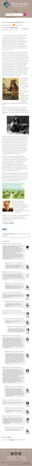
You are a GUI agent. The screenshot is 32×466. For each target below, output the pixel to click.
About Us (4, 451)
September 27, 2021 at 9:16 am (10, 386)
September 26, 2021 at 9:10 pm (13, 326)
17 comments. (25, 29)
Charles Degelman (7, 25)
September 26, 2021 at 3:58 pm (8, 271)
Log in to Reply (18, 243)
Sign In (18, 451)
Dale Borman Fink (27, 422)
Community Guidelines (12, 459)
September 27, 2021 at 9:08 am (10, 351)
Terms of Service (10, 456)
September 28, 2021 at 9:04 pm (10, 408)
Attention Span (14, 27)
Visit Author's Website (8, 223)
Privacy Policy (21, 456)
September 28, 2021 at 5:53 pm (8, 400)
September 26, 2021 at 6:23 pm (10, 301)
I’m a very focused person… (13, 22)
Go (24, 14)
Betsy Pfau (27, 373)
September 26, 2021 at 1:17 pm (10, 262)
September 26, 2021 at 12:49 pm (8, 243)
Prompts (12, 451)
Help (29, 451)
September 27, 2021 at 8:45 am (8, 367)
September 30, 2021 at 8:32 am (8, 415)
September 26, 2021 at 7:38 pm (10, 318)
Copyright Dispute (12, 458)
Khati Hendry (27, 406)
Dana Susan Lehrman (27, 298)
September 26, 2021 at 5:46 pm (8, 292)
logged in (11, 440)
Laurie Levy (27, 341)
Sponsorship (22, 458)
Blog (24, 451)
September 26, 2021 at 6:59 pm (8, 310)
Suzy (27, 249)
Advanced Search (10, 17)
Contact (24, 459)
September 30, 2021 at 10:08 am (11, 427)
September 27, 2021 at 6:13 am (8, 335)
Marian (27, 277)
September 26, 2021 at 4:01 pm (10, 283)
